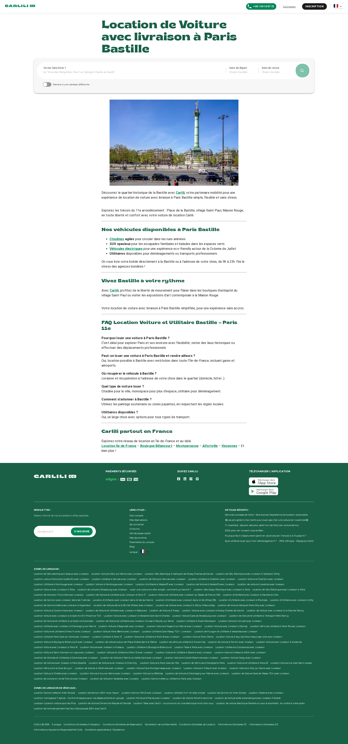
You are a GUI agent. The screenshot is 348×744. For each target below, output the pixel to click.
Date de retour (271, 68)
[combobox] (338, 6)
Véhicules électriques (126, 249)
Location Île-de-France (119, 446)
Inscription (314, 6)
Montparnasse (187, 446)
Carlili (180, 193)
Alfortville (210, 446)
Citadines (117, 239)
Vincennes (229, 446)
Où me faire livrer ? (55, 68)
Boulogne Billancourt (156, 446)
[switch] (45, 84)
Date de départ (238, 68)
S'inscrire (81, 531)
